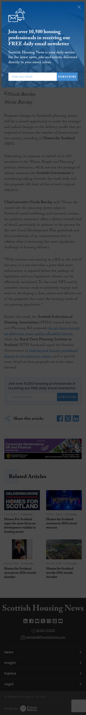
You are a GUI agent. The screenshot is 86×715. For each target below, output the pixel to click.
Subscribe (67, 76)
